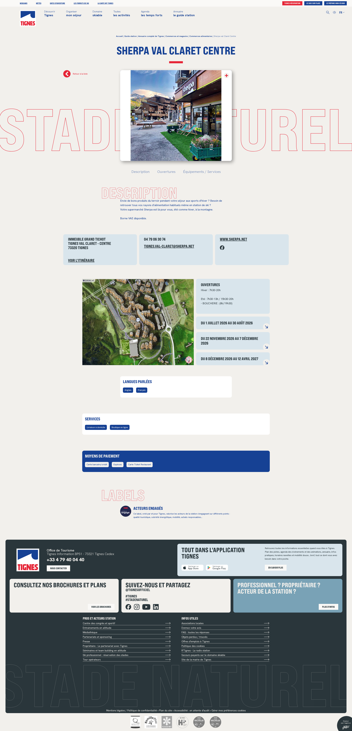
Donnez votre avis (191, 627)
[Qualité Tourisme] (135, 721)
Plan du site (165, 710)
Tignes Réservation (292, 3)
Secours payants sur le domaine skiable (203, 655)
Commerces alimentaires (200, 36)
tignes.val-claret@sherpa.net (169, 246)
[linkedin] (156, 607)
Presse (86, 641)
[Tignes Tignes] (28, 18)
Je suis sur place (313, 3)
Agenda (151, 13)
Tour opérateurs (92, 659)
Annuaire (184, 13)
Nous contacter (58, 568)
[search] (327, 12)
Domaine (97, 13)
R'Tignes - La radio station (196, 650)
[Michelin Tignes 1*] (199, 721)
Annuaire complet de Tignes (151, 36)
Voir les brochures (101, 606)
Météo (38, 3)
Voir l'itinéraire (81, 260)
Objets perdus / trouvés (194, 636)
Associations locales (193, 623)
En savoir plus (275, 567)
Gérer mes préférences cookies (228, 710)
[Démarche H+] (182, 721)
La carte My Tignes (105, 3)
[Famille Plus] (151, 721)
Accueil (119, 36)
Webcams (23, 3)
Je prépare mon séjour (335, 3)
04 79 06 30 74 (155, 239)
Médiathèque (90, 632)
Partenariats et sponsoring (97, 636)
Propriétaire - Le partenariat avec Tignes (105, 646)
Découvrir (49, 13)
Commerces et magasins (176, 36)
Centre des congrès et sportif (99, 623)
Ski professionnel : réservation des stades (105, 655)
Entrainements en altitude (97, 627)
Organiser (74, 13)
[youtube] (146, 607)
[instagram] (137, 607)
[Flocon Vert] (166, 721)
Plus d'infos (328, 606)
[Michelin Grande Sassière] (215, 721)
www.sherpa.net (233, 239)
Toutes (121, 13)
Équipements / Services (202, 171)
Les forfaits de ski (81, 3)
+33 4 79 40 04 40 (65, 560)
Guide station (130, 36)
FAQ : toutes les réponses (195, 632)
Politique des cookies (193, 646)
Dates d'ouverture (57, 3)
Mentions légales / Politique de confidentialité (131, 710)
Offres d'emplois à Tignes (196, 641)
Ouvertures (166, 171)
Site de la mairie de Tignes (196, 659)
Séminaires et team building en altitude (104, 650)
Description (140, 171)
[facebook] (128, 607)
